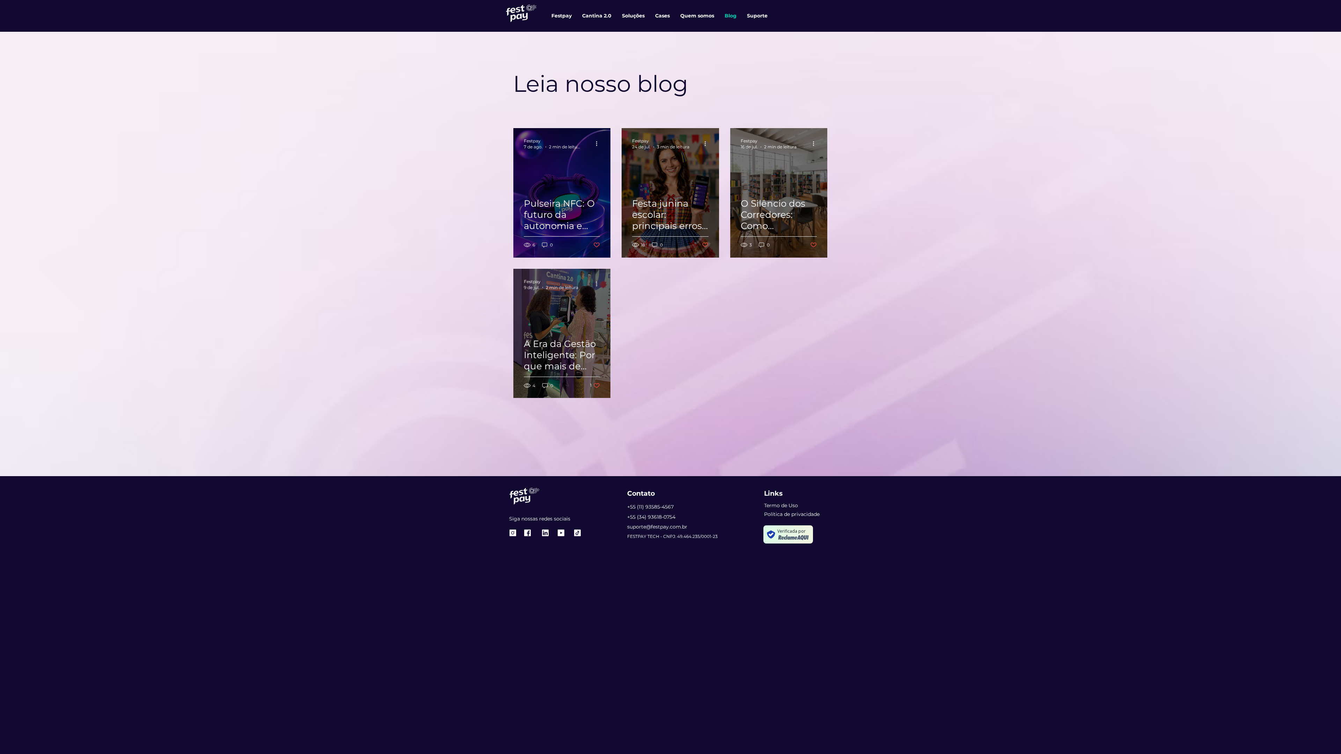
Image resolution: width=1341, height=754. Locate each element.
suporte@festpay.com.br (657, 527)
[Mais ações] (599, 143)
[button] (757, 15)
